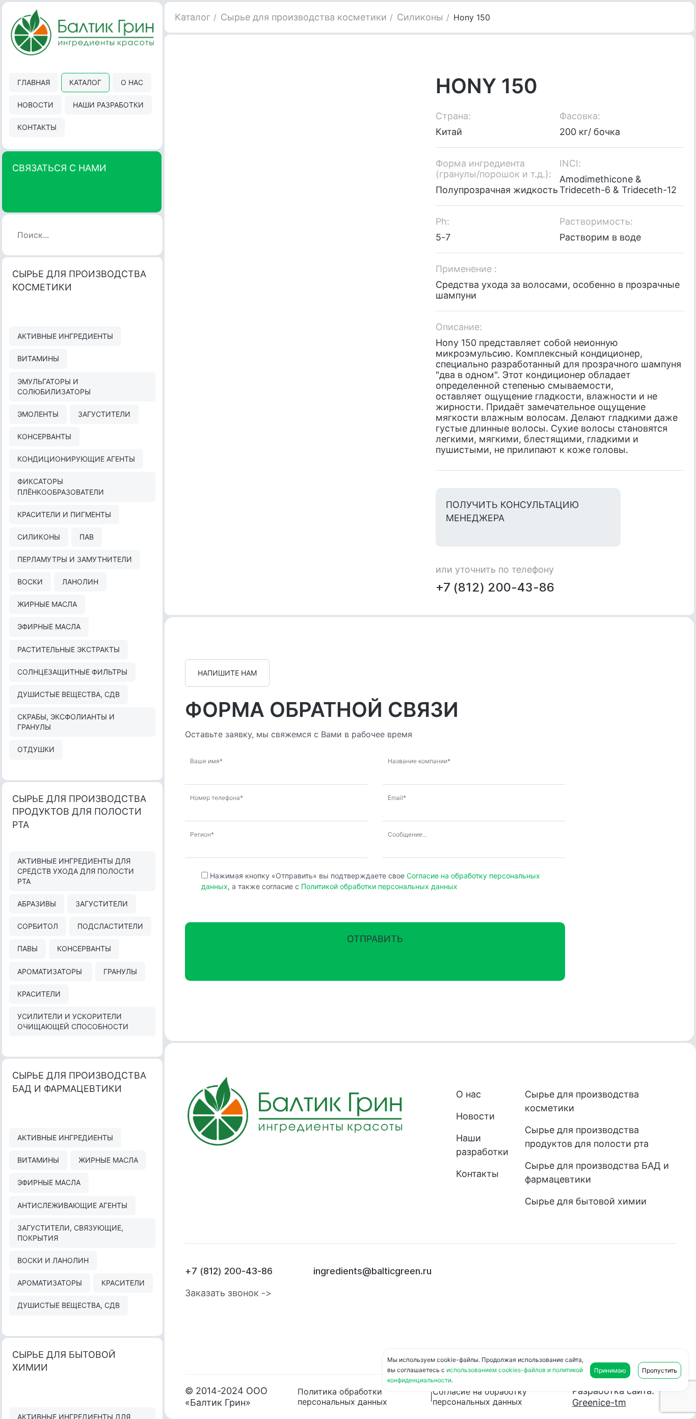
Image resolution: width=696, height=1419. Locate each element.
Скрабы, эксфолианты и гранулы (66, 721)
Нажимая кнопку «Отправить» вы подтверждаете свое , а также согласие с (370, 881)
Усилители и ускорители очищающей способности (72, 1021)
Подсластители (110, 926)
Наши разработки (108, 104)
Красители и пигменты (64, 514)
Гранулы (120, 971)
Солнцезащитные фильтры (72, 671)
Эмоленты (38, 414)
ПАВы (27, 948)
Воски (30, 581)
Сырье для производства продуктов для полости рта (587, 1137)
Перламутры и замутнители (74, 559)
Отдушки (36, 749)
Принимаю (610, 1370)
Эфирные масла (49, 626)
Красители (39, 993)
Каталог (85, 82)
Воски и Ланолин (53, 1260)
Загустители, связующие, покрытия (70, 1232)
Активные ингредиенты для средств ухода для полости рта (75, 871)
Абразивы (36, 903)
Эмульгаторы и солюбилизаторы (54, 386)
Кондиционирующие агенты (76, 458)
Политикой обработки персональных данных (379, 886)
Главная (33, 82)
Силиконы (38, 536)
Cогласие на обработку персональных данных (480, 1396)
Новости (35, 104)
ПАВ (86, 536)
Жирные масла (47, 604)
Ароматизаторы (50, 971)
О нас (132, 82)
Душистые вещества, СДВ (68, 694)
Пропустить (659, 1370)
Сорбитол (37, 926)
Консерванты (44, 436)
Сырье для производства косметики (304, 17)
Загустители (104, 414)
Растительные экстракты (68, 649)
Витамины (38, 358)
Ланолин (80, 581)
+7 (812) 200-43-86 (495, 587)
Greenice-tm (599, 1402)
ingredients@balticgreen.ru (372, 1271)
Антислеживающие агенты (72, 1205)
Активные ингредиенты (65, 336)
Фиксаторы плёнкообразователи (60, 486)
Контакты (37, 127)
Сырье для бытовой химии (586, 1201)
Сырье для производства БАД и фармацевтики (597, 1172)
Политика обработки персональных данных (342, 1396)
